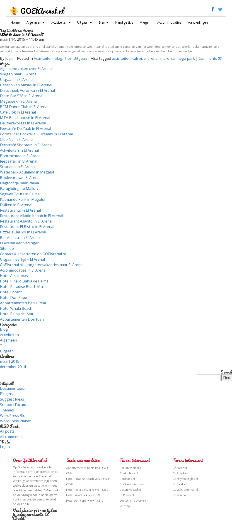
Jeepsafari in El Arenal (18, 161)
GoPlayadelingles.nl (185, 479)
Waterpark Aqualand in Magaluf (27, 172)
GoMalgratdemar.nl (185, 490)
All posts (7, 431)
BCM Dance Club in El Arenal (24, 106)
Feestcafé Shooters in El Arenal (26, 144)
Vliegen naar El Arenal (18, 74)
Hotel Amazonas (14, 275)
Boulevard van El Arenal (20, 177)
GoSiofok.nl (180, 473)
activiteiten (121, 58)
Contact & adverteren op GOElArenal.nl (33, 253)
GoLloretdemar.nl (130, 468)
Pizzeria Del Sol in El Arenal (23, 232)
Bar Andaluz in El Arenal (20, 237)
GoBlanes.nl (127, 479)
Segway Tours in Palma (20, 193)
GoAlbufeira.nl (128, 473)
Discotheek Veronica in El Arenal (27, 90)
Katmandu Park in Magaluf (23, 199)
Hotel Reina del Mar (17, 313)
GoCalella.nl (180, 484)
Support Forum (13, 404)
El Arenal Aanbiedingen (19, 242)
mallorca (167, 58)
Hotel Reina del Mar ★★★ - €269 (87, 490)
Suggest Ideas (12, 399)
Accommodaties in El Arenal (23, 270)
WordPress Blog (14, 415)
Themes (7, 410)
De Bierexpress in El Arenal (23, 123)
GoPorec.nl (180, 468)
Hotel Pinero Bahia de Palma (24, 281)
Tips (68, 58)
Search (226, 372)
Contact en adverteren (133, 501)
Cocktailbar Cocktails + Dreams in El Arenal (36, 133)
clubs (25, 486)
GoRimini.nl (126, 495)
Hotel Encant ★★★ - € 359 (83, 495)
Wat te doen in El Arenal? (22, 34)
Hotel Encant (11, 292)
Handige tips (124, 22)
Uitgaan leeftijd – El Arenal (22, 259)
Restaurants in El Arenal (20, 210)
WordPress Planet (15, 421)
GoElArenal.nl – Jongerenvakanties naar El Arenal (41, 264)
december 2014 (13, 366)
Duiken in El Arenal (16, 204)
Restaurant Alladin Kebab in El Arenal (31, 215)
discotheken (41, 486)
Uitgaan (83, 22)
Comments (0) (210, 58)
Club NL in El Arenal (17, 139)
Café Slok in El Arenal (18, 112)
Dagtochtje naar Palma (19, 183)
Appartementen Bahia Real (23, 302)
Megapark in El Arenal (19, 101)
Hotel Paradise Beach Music (23, 286)
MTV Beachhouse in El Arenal (25, 117)
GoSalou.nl (179, 495)
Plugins (6, 393)
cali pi (137, 58)
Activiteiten (59, 22)
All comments (11, 436)
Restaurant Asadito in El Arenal (26, 221)
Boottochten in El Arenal (20, 155)
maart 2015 (9, 361)
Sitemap (7, 248)
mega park (185, 58)
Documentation (13, 388)
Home (15, 22)
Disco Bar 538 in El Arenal (21, 95)
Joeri (9, 58)
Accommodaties (169, 22)
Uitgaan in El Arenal (17, 79)
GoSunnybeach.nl (130, 490)
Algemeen (34, 22)
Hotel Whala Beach (16, 308)
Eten (102, 22)
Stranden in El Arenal (18, 166)
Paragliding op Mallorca (20, 188)
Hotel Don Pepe (13, 297)
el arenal (151, 58)
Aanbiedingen (198, 22)
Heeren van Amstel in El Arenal (26, 84)
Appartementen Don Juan (22, 319)
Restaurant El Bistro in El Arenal (27, 226)
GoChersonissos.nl (131, 484)
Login (5, 446)
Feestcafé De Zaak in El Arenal (25, 128)
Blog (58, 58)
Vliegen (145, 22)
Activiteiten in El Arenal (19, 150)
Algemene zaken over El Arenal (26, 68)
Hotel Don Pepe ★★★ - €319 (84, 501)
